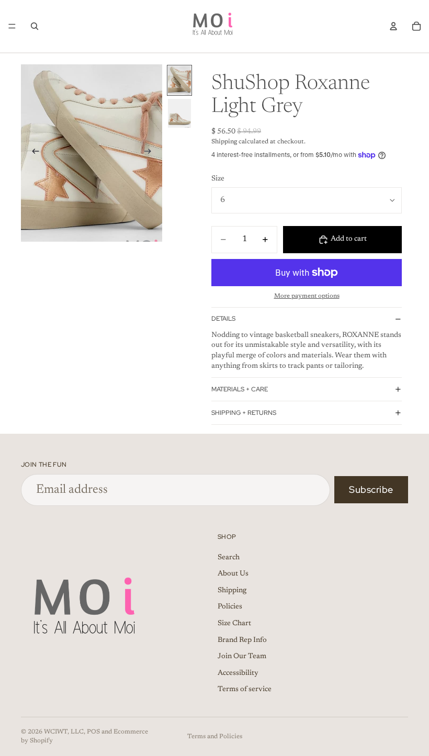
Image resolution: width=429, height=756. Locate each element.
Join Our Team (242, 656)
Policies (230, 607)
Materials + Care (239, 389)
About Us (233, 574)
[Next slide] (150, 152)
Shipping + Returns (243, 413)
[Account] (393, 26)
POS (93, 732)
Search (229, 557)
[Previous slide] (32, 152)
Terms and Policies (214, 737)
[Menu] (12, 26)
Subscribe (371, 489)
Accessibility (238, 672)
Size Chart (234, 623)
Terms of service (245, 689)
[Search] (34, 26)
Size (217, 179)
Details (223, 318)
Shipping (232, 590)
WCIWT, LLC (64, 732)
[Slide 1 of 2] (179, 80)
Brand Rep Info (242, 640)
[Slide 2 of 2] (179, 113)
